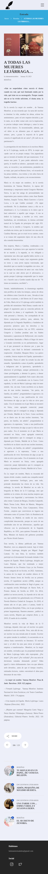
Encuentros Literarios (27, 785)
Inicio (7, 19)
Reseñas (16, 19)
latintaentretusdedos (12, 76)
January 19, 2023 (26, 76)
